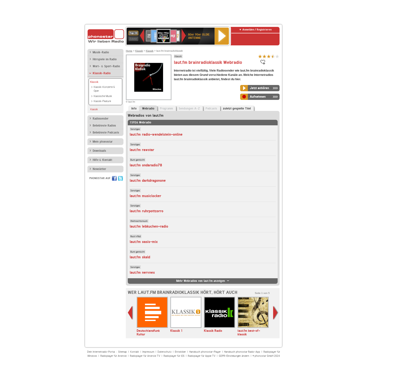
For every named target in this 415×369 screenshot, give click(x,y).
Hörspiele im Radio (104, 59)
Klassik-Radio (101, 73)
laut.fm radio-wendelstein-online (156, 134)
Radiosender (101, 118)
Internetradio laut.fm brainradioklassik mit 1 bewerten (260, 56)
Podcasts (211, 108)
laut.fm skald (140, 257)
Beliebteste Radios (104, 125)
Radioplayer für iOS (174, 355)
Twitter (120, 178)
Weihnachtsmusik (139, 220)
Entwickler (180, 351)
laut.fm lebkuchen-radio (149, 226)
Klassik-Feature (102, 101)
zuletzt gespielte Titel (237, 108)
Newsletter (99, 169)
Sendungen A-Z (189, 108)
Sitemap (122, 351)
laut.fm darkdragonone (148, 180)
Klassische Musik (103, 96)
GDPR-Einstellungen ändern (234, 355)
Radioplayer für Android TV (145, 355)
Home (129, 50)
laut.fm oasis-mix (144, 242)
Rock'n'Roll (135, 236)
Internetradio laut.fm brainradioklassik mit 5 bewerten (277, 56)
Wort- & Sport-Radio (106, 66)
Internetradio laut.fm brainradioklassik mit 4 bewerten (273, 56)
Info (133, 108)
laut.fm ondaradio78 (146, 165)
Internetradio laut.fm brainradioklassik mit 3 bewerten (269, 56)
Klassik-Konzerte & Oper (104, 89)
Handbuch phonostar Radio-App (242, 351)
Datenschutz (164, 351)
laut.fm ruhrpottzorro (146, 211)
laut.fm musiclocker (145, 196)
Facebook (114, 178)
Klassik (94, 81)
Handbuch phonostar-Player (205, 351)
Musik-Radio (101, 52)
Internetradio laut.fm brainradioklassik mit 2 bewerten (264, 56)
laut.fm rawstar (142, 150)
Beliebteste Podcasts (106, 132)
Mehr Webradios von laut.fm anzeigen (200, 281)
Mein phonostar (103, 141)
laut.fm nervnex (142, 272)
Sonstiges (135, 128)
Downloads (99, 150)
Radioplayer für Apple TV (201, 355)
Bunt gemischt (137, 159)
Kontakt (134, 351)
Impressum (148, 351)
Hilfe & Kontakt (102, 160)
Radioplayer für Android (113, 355)
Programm (166, 108)
